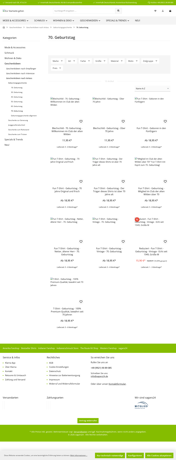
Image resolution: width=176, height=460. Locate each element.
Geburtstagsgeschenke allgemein (24, 115)
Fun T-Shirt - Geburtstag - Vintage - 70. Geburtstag (109, 250)
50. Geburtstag (16, 101)
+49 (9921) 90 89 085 (101, 367)
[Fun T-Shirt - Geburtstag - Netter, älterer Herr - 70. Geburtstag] (67, 231)
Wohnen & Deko (13, 58)
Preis (55, 68)
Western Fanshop (108, 348)
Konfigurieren (135, 455)
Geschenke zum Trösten (17, 134)
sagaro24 (123, 348)
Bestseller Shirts (28, 348)
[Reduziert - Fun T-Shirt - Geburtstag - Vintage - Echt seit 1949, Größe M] (151, 231)
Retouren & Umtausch (15, 375)
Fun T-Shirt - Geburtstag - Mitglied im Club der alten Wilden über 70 (151, 191)
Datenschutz (55, 371)
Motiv (131, 61)
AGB (51, 362)
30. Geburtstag (16, 92)
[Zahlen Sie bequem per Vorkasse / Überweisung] (48, 405)
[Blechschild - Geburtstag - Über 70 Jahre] (109, 111)
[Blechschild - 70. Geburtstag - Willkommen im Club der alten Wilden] (67, 111)
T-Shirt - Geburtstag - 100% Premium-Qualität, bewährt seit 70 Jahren (67, 311)
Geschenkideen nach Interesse (20, 73)
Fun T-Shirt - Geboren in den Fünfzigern (151, 130)
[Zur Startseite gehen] (13, 10)
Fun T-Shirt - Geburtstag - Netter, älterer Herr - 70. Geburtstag (67, 251)
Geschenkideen (13, 63)
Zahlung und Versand (15, 379)
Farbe (83, 61)
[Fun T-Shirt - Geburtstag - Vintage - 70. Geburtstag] (109, 231)
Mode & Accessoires (15, 47)
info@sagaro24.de (99, 376)
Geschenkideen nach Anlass (19, 78)
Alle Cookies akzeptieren (159, 455)
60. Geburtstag (16, 106)
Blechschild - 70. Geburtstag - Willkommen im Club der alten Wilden (67, 131)
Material (115, 61)
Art (70, 61)
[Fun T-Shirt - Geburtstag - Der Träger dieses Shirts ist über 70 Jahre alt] (109, 171)
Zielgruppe (148, 61)
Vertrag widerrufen (88, 420)
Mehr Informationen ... (78, 455)
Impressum (54, 379)
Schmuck (9, 52)
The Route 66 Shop (89, 348)
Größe (98, 61)
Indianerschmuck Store (67, 348)
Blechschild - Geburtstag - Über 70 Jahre (109, 130)
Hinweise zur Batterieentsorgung (64, 375)
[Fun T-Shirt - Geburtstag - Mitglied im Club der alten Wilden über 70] (151, 171)
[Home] (4, 27)
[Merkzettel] (155, 11)
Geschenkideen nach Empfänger (21, 68)
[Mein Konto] (163, 11)
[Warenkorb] (170, 11)
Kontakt (8, 371)
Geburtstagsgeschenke (17, 83)
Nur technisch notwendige (110, 455)
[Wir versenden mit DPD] (4, 405)
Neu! (7, 144)
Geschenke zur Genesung (18, 120)
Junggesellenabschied (16, 125)
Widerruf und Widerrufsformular (64, 383)
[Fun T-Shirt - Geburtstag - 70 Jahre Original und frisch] (67, 171)
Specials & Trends (14, 139)
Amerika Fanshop (11, 348)
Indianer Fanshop (46, 348)
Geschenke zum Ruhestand (18, 129)
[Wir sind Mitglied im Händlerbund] (142, 404)
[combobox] (84, 11)
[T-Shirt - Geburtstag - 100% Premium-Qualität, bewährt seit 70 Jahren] (67, 291)
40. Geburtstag (16, 97)
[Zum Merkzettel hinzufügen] (81, 121)
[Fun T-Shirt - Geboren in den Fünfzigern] (151, 111)
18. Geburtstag (16, 87)
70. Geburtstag (17, 111)
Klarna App (10, 362)
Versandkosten (80, 431)
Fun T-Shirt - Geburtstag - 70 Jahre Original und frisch (67, 190)
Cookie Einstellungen (59, 366)
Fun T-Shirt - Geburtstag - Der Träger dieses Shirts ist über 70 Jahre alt (109, 191)
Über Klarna (10, 366)
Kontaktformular (117, 383)
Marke (56, 61)
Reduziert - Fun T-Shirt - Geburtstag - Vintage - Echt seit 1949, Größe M (151, 251)
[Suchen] (118, 11)
